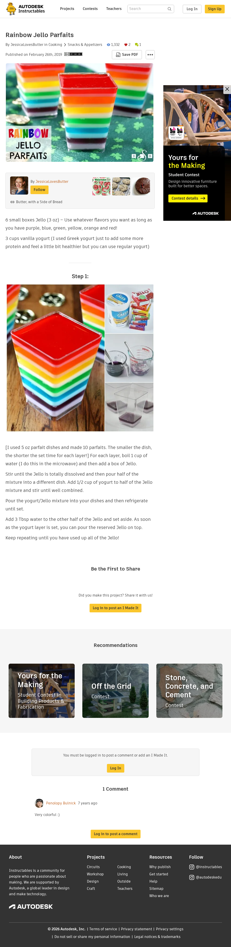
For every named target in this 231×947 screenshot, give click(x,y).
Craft (91, 888)
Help (153, 881)
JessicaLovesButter (27, 44)
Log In (192, 9)
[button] (150, 54)
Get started (158, 874)
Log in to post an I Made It (115, 608)
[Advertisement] (197, 153)
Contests (90, 8)
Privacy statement (136, 929)
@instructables (209, 866)
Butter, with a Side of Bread (39, 201)
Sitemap (156, 888)
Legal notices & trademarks (157, 936)
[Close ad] (227, 89)
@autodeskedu (209, 877)
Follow (39, 189)
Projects (67, 8)
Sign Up (215, 9)
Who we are (159, 895)
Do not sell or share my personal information (92, 936)
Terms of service (103, 929)
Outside (124, 881)
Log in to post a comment (115, 834)
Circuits (93, 866)
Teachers (114, 8)
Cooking (55, 44)
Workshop (95, 874)
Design (93, 881)
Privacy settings (170, 929)
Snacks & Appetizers (85, 44)
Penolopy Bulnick (61, 803)
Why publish (160, 866)
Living (122, 874)
